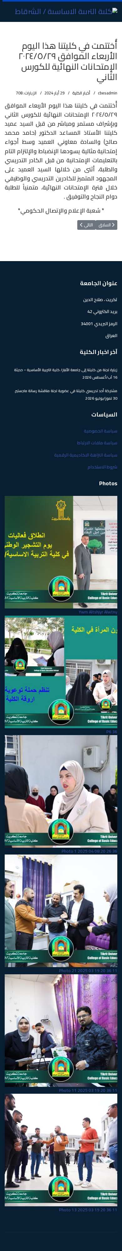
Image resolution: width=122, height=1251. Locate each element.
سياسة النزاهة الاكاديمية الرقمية (85, 455)
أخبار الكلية (81, 93)
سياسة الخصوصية (100, 431)
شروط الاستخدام (102, 467)
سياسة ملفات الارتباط (97, 443)
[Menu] (9, 30)
